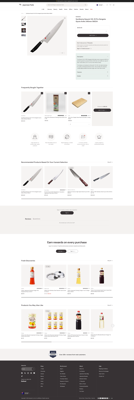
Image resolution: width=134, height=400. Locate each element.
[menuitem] (43, 9)
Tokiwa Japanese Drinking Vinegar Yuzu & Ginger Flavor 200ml (79, 291)
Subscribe (33, 368)
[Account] (107, 5)
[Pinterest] (31, 373)
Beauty (55, 9)
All (43, 9)
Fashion (76, 9)
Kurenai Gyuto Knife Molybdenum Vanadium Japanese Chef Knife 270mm (54, 192)
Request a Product (64, 381)
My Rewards (63, 383)
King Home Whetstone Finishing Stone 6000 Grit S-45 (56, 118)
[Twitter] (25, 373)
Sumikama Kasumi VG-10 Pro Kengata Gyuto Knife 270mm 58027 (31, 192)
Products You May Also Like (32, 305)
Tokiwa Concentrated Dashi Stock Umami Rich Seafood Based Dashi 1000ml (101, 291)
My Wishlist (62, 373)
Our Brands (82, 371)
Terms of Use (81, 398)
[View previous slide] (60, 53)
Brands (81, 9)
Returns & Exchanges (104, 371)
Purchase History (64, 378)
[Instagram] (28, 373)
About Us (81, 368)
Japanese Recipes (83, 376)
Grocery (50, 9)
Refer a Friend (82, 383)
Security (93, 398)
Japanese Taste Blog (84, 373)
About (86, 9)
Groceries (43, 371)
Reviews (81, 388)
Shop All (109, 162)
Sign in (67, 212)
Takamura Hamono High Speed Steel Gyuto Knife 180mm (79, 192)
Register (62, 371)
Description (80, 56)
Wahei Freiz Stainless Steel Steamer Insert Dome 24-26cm (55, 291)
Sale (91, 9)
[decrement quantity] (79, 31)
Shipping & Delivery (103, 368)
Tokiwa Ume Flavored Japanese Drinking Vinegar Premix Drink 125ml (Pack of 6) (55, 335)
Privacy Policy (88, 398)
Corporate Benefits (83, 386)
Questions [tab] (36, 219)
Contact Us (101, 376)
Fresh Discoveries (28, 261)
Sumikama (78, 16)
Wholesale (62, 386)
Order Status (63, 376)
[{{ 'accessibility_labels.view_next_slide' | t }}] (112, 325)
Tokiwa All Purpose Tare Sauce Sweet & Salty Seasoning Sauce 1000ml (78, 335)
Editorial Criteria (83, 378)
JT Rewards (82, 381)
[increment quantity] (106, 31)
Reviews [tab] (28, 219)
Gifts (42, 386)
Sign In (61, 368)
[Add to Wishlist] (64, 18)
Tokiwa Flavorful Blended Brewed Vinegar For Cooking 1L (101, 335)
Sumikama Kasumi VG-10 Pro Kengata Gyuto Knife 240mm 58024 (31, 118)
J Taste (42, 368)
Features (79, 72)
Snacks (42, 373)
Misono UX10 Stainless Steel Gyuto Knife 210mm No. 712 (101, 192)
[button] (62, 115)
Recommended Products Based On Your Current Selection (44, 162)
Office (70, 9)
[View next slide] (64, 53)
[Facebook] (22, 373)
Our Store (81, 391)
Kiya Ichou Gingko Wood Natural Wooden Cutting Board (79, 118)
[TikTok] (22, 376)
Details (79, 76)
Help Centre (101, 373)
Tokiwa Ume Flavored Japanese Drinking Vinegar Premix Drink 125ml (32, 335)
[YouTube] (34, 373)
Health (60, 9)
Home (65, 9)
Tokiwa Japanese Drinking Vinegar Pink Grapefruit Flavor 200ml (30, 291)
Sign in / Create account (83, 48)
